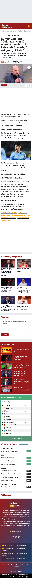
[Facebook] (13, 537)
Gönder (5, 334)
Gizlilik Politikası (6, 564)
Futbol (20, 31)
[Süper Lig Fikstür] (30, 444)
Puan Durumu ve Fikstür (7, 554)
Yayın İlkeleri (16, 566)
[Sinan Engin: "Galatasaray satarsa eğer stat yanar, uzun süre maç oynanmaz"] (24, 300)
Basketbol (27, 31)
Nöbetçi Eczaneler (9, 545)
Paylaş (5, 85)
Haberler (3, 35)
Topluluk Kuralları (24, 564)
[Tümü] (30, 495)
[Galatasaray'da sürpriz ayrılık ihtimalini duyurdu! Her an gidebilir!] (8, 282)
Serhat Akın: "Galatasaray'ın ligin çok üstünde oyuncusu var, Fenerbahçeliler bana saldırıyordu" (23, 290)
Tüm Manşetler (23, 553)
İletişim (13, 564)
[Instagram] (16, 537)
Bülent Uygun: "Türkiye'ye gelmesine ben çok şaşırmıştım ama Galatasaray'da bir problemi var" (8, 307)
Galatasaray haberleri (8, 31)
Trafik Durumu (22, 548)
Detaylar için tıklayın (16, 438)
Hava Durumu (22, 545)
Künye (17, 564)
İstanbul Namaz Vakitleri (7, 549)
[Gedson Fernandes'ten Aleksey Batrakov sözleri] (24, 263)
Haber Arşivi (22, 558)
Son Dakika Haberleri (9, 558)
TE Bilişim (20, 571)
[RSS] (19, 537)
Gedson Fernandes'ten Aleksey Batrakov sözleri (23, 270)
